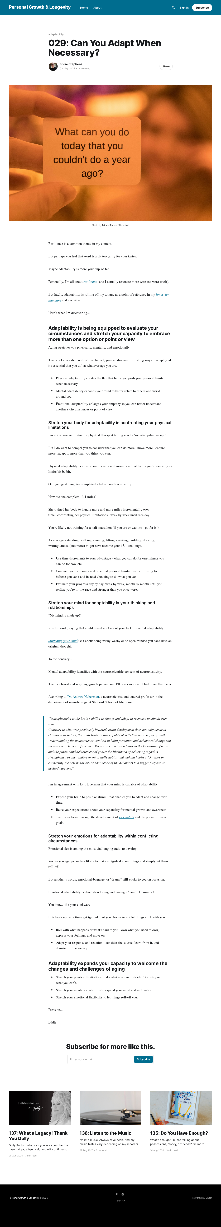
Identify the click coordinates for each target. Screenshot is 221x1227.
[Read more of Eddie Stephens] (53, 66)
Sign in (184, 7)
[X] (116, 1194)
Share (166, 66)
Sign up (121, 1200)
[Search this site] (173, 7)
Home (84, 7)
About (97, 7)
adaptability (56, 34)
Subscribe (202, 7)
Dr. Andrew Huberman (83, 696)
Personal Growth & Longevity (39, 7)
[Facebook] (123, 1194)
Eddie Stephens (71, 64)
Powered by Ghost (202, 1197)
